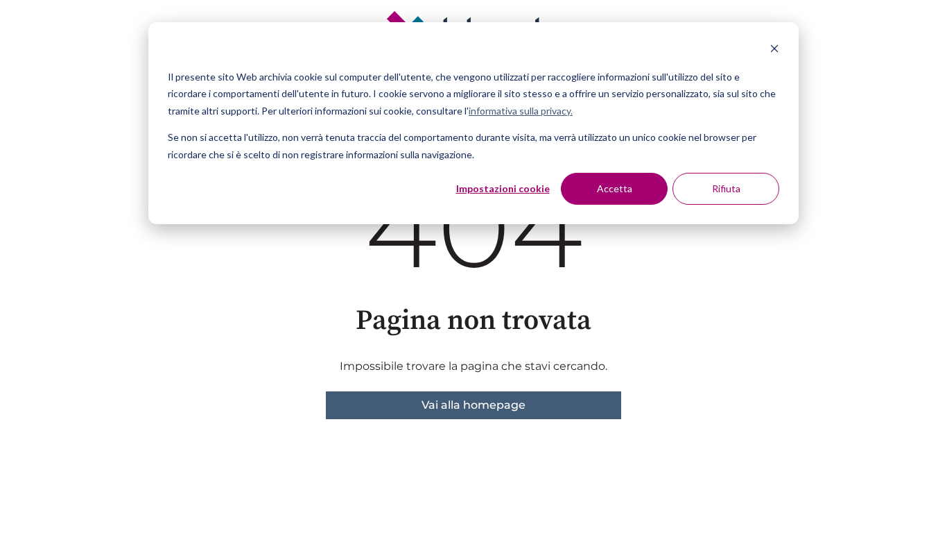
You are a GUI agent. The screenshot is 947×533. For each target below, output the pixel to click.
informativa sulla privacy (520, 111)
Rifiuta (726, 188)
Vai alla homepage (473, 405)
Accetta (614, 188)
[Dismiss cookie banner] (774, 50)
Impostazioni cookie (503, 188)
